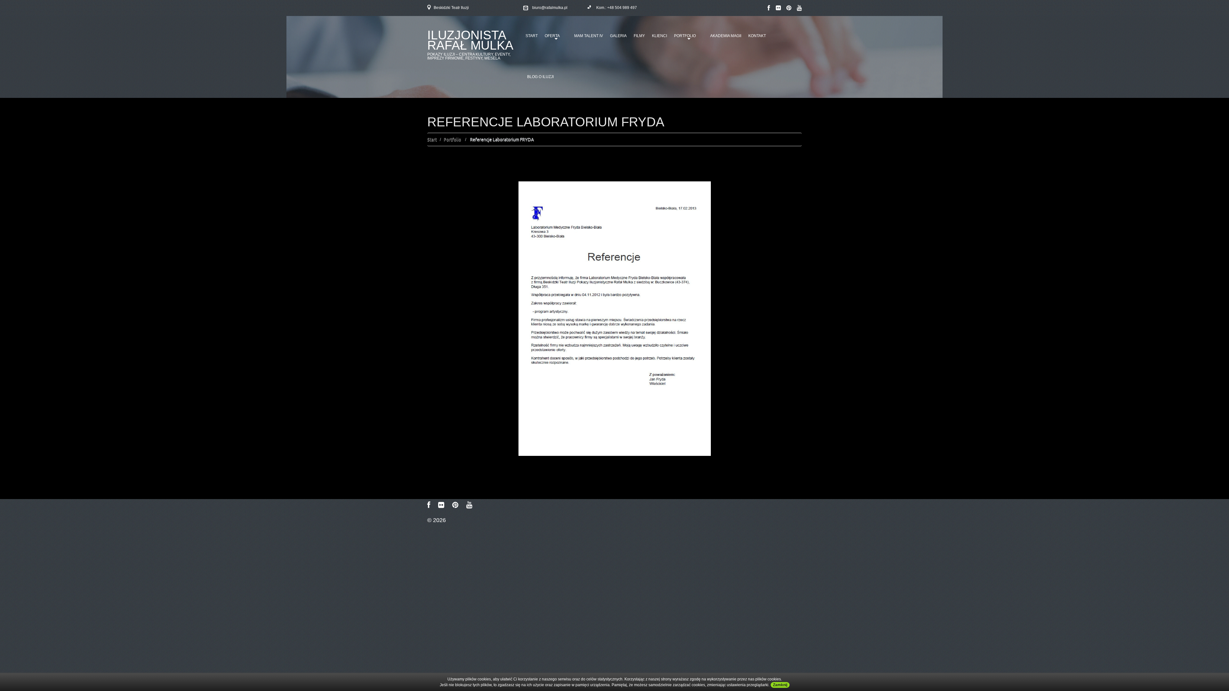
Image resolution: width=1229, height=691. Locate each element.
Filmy (639, 36)
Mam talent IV (588, 36)
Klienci (659, 36)
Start (532, 36)
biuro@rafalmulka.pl (549, 7)
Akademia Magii (725, 36)
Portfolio (684, 38)
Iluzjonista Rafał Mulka (470, 40)
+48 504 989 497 (622, 7)
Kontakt (757, 36)
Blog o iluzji (540, 77)
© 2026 (436, 520)
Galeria (618, 36)
